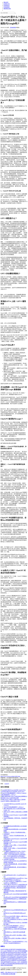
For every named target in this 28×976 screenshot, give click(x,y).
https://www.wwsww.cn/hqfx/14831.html (10, 776)
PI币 (22, 960)
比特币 (2, 949)
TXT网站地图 (4, 974)
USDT (7, 960)
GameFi (5, 951)
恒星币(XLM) (10, 962)
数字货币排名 (9, 952)
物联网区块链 (7, 8)
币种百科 (9, 951)
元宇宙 (19, 951)
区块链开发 (17, 959)
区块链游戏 (11, 959)
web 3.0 (6, 959)
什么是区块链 (16, 954)
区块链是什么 (4, 955)
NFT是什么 (18, 955)
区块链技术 (7, 5)
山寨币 (5, 962)
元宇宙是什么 (4, 957)
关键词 (4, 952)
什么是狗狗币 (11, 957)
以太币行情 (22, 952)
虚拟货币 (3, 960)
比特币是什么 (11, 955)
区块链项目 (17, 963)
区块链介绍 (7, 4)
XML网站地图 (11, 974)
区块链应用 (11, 963)
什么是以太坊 (23, 954)
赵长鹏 (2, 963)
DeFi (16, 951)
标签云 (3, 946)
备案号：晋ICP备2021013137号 (9, 972)
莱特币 (14, 960)
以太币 (22, 959)
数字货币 (13, 949)
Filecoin (10, 960)
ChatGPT (6, 783)
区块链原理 (24, 962)
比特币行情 (16, 952)
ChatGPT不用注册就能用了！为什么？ (14, 807)
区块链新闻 (7, 7)
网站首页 (6, 2)
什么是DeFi (24, 955)
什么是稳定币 (18, 957)
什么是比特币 (9, 954)
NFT (13, 951)
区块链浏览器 (9, 965)
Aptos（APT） (17, 962)
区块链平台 (23, 963)
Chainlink (18, 960)
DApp (25, 959)
